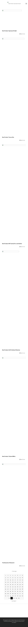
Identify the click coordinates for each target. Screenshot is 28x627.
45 (15, 586)
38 (17, 584)
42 (7, 586)
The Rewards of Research (8, 562)
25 (5, 582)
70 (17, 593)
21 (15, 579)
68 (12, 593)
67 (10, 593)
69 (15, 593)
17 (5, 579)
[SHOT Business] (14, 4)
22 (17, 579)
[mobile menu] (26, 3)
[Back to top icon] (25, 624)
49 (5, 589)
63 (20, 591)
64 (22, 591)
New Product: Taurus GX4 (8, 137)
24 (22, 579)
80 (22, 595)
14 (17, 577)
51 (10, 589)
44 (12, 586)
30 (17, 582)
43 (10, 586)
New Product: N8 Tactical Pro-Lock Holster (12, 243)
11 (10, 577)
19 (10, 579)
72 (22, 593)
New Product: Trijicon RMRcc (8, 456)
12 (12, 577)
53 (15, 589)
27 (10, 582)
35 (10, 584)
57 (5, 591)
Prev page (14, 571)
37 (15, 584)
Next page (14, 600)
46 (17, 586)
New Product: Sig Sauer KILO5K (9, 30)
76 (12, 595)
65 (5, 593)
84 (16, 598)
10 (7, 577)
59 (10, 591)
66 (8, 593)
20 (12, 579)
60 (12, 591)
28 (12, 582)
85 (18, 598)
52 (12, 589)
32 (22, 582)
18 (7, 579)
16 (22, 577)
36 (12, 584)
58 (8, 591)
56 (22, 589)
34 (7, 584)
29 (15, 582)
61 (15, 591)
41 (5, 586)
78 (17, 595)
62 (17, 591)
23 (20, 579)
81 (9, 598)
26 (8, 582)
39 (20, 584)
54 (17, 589)
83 (14, 598)
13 (15, 577)
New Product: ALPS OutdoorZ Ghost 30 (11, 350)
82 (11, 598)
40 (22, 584)
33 (5, 584)
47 (20, 586)
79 (20, 595)
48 (22, 586)
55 (20, 589)
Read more (23, 33)
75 (10, 595)
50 (8, 589)
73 (5, 595)
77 (15, 595)
